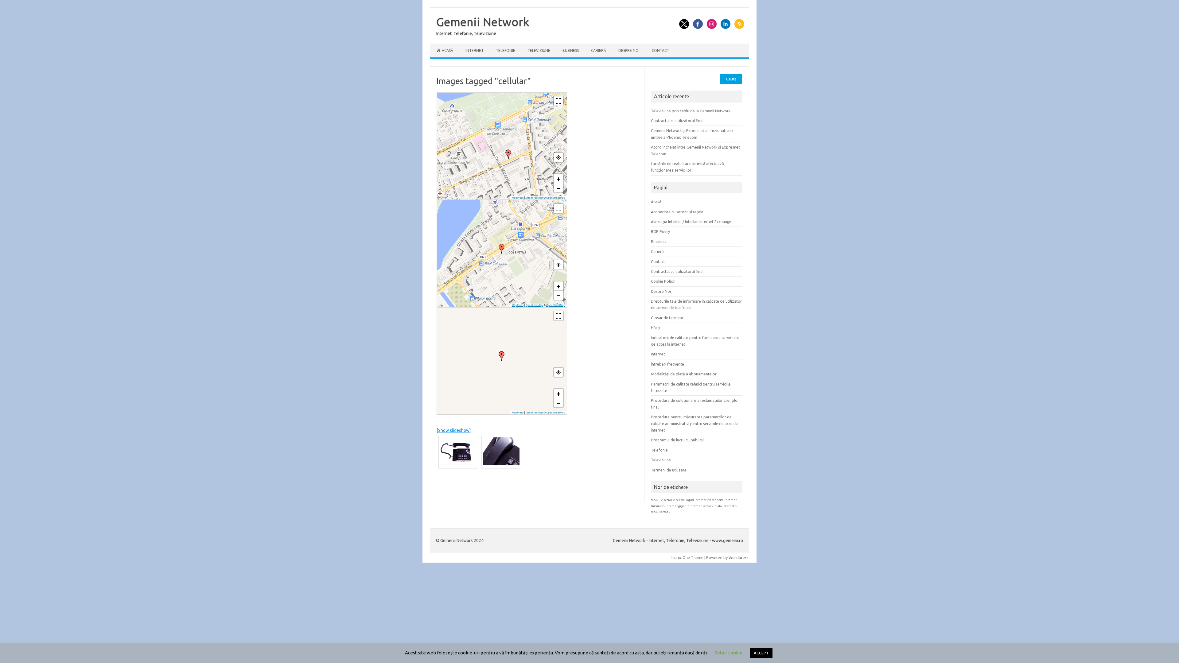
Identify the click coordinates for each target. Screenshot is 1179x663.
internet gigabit (677, 506)
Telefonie (505, 50)
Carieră (598, 50)
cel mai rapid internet (691, 500)
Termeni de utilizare (669, 470)
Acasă (656, 202)
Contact (660, 50)
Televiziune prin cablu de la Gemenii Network (690, 111)
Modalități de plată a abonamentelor (684, 374)
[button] (508, 154)
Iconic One (680, 557)
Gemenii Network (482, 21)
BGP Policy (660, 231)
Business (570, 50)
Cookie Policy (663, 281)
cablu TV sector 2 (663, 500)
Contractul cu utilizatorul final (677, 120)
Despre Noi (629, 50)
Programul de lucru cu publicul (677, 440)
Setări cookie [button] (728, 652)
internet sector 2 (702, 506)
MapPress (517, 197)
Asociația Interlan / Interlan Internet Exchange (691, 221)
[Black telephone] (458, 451)
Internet (474, 50)
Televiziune (538, 50)
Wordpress (739, 557)
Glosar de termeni (667, 318)
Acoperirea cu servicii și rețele (677, 212)
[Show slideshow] (454, 430)
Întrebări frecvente (667, 364)
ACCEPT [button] (761, 653)
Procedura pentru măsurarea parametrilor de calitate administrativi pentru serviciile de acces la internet (694, 423)
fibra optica (715, 500)
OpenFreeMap (534, 197)
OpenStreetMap (555, 197)
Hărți (655, 327)
